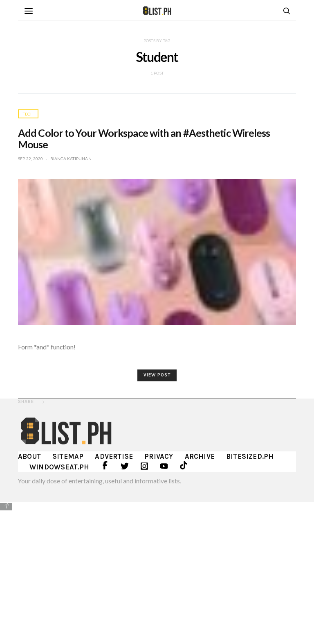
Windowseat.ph (59, 467)
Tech (28, 113)
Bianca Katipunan (71, 158)
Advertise (114, 456)
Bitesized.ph (250, 456)
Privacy (158, 456)
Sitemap (67, 456)
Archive (200, 456)
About (29, 456)
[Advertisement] (157, 569)
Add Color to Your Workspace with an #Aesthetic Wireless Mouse (144, 138)
